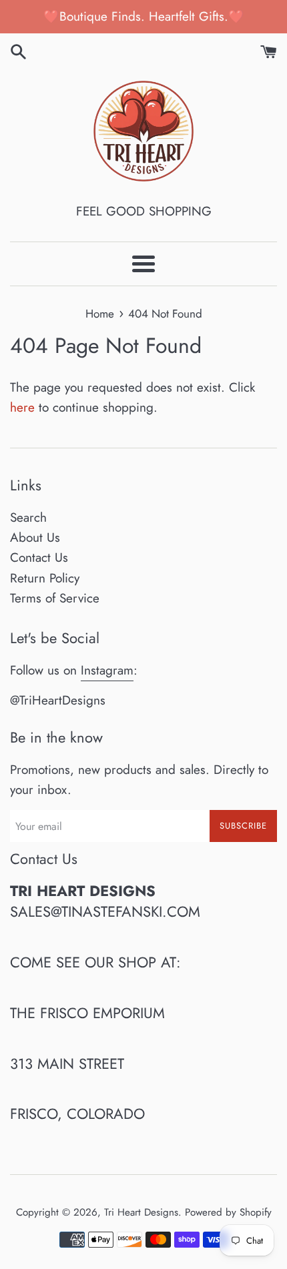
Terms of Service (54, 598)
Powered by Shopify (228, 1212)
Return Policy (44, 578)
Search (28, 517)
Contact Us (39, 557)
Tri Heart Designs (141, 1212)
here (22, 407)
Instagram (107, 670)
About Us (35, 537)
